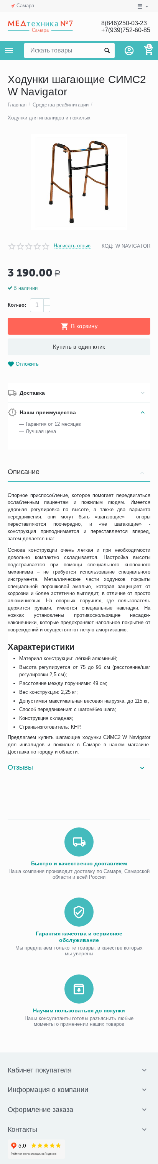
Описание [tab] (24, 472)
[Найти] (107, 50)
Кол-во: (17, 305)
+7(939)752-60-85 (125, 30)
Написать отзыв (72, 245)
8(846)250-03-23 (124, 23)
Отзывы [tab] (20, 767)
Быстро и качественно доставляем (79, 863)
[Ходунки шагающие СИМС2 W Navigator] (79, 182)
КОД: (108, 246)
